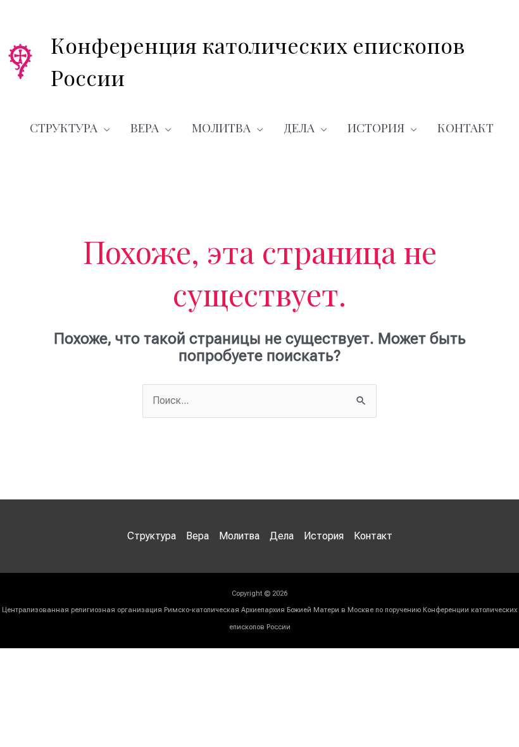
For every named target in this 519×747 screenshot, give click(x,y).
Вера (144, 127)
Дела (299, 127)
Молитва (221, 127)
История (375, 127)
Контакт (465, 127)
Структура (63, 127)
